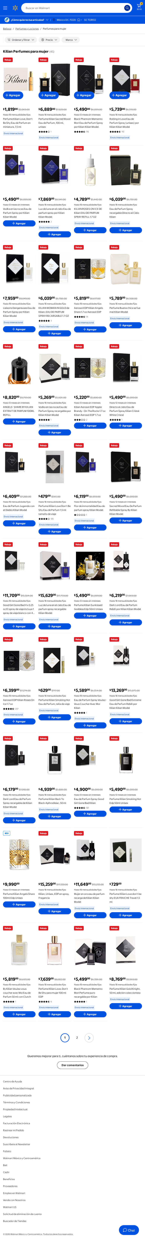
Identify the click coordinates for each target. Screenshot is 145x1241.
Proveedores (10, 1186)
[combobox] (76, 8)
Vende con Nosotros (14, 1200)
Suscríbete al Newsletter (16, 1144)
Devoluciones (11, 1137)
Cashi (6, 1172)
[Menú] (6, 8)
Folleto (7, 1151)
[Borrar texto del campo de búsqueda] (122, 8)
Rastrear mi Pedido (13, 1130)
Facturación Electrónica (16, 1123)
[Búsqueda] (127, 8)
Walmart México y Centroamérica (21, 1158)
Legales (7, 1116)
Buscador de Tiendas (14, 1221)
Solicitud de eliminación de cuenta (22, 1214)
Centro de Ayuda (12, 1081)
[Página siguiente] (89, 1037)
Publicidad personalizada (17, 1095)
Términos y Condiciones (16, 1102)
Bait (5, 1165)
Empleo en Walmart (14, 1193)
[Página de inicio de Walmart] (15, 8)
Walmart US (9, 1207)
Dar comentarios (73, 1065)
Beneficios (9, 1179)
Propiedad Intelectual (15, 1109)
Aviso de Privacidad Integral (18, 1088)
